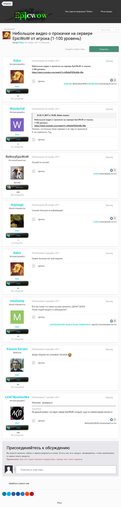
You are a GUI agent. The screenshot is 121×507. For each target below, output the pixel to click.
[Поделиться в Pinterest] (32, 494)
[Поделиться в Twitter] (9, 494)
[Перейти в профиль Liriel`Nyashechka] (17, 413)
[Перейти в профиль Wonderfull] (17, 124)
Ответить (104, 49)
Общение (45, 42)
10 (18, 336)
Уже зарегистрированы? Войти (79, 11)
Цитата (41, 81)
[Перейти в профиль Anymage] (17, 221)
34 (18, 384)
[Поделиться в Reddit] (27, 494)
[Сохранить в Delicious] (23, 494)
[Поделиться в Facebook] (13, 494)
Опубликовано (45, 60)
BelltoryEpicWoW (80, 83)
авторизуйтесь (88, 453)
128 (18, 432)
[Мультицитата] (33, 81)
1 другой (94, 324)
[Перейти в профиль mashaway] (17, 317)
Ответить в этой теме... (32, 469)
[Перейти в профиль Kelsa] (6, 35)
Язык (59, 502)
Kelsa (59, 115)
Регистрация (106, 11)
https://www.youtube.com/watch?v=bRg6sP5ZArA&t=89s (57, 72)
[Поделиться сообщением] (115, 61)
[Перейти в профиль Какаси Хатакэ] (17, 365)
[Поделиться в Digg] (18, 494)
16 (18, 96)
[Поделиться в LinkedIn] (4, 494)
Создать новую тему (75, 48)
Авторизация (9, 29)
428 (18, 192)
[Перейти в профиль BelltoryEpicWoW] (17, 172)
